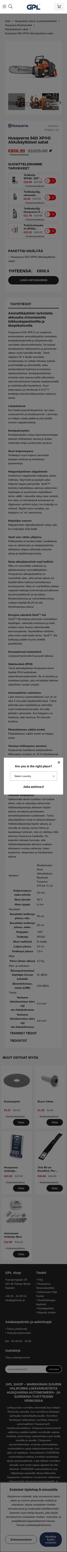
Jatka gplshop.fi (33, 786)
